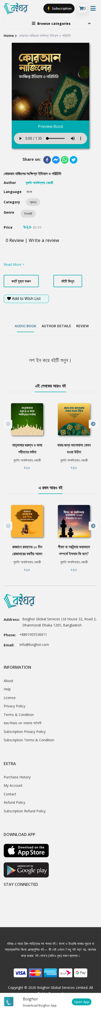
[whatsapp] (65, 160)
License (10, 697)
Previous (8, 424)
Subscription (61, 8)
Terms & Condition (19, 714)
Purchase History (17, 777)
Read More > (14, 264)
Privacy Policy (14, 706)
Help (7, 689)
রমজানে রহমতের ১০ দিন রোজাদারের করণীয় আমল (27, 550)
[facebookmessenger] (56, 160)
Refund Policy (14, 802)
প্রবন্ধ (33, 202)
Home (9, 35)
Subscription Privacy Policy (25, 731)
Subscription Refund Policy (25, 811)
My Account (13, 785)
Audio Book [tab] (25, 326)
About (8, 680)
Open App (81, 1001)
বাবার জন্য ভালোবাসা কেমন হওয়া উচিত (74, 448)
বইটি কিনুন (67, 281)
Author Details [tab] (56, 326)
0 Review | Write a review (32, 240)
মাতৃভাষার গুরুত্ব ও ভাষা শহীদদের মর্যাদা (27, 448)
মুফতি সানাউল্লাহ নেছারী (27, 460)
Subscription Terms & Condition (29, 740)
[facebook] (47, 160)
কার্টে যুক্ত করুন (21, 281)
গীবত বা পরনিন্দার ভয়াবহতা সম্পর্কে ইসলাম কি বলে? (74, 550)
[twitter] (73, 160)
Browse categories (54, 23)
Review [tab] (82, 326)
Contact (10, 794)
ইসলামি (28, 213)
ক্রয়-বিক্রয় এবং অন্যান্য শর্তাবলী (22, 723)
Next (93, 424)
